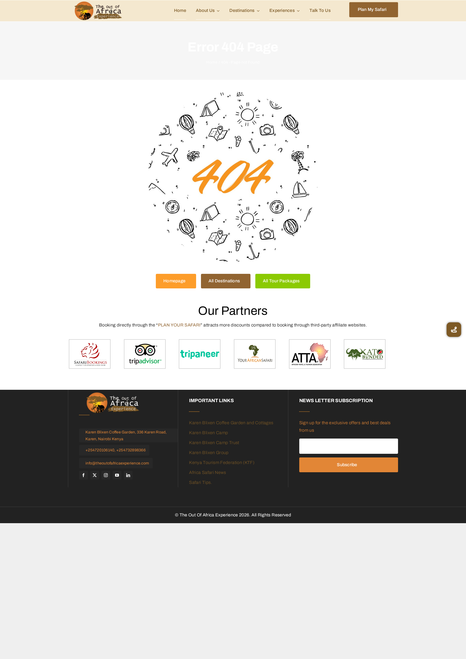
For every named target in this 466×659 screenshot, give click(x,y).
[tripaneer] (199, 354)
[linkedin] (128, 475)
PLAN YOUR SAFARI (179, 325)
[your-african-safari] (254, 354)
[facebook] (83, 475)
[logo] (98, 10)
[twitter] (94, 475)
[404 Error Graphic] (233, 177)
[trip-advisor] (144, 354)
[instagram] (105, 475)
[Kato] (364, 354)
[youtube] (117, 475)
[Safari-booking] (89, 354)
